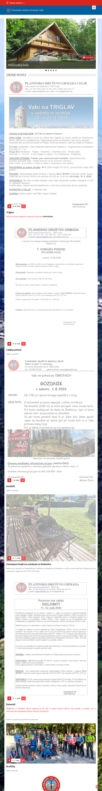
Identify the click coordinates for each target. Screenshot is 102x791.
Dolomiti (10, 704)
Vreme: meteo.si (16, 2)
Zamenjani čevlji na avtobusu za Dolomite (28, 564)
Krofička (10, 766)
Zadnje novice (16, 74)
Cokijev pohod (13, 350)
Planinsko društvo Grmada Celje (27, 10)
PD (23, 558)
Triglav (10, 212)
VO (24, 206)
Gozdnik (10, 486)
